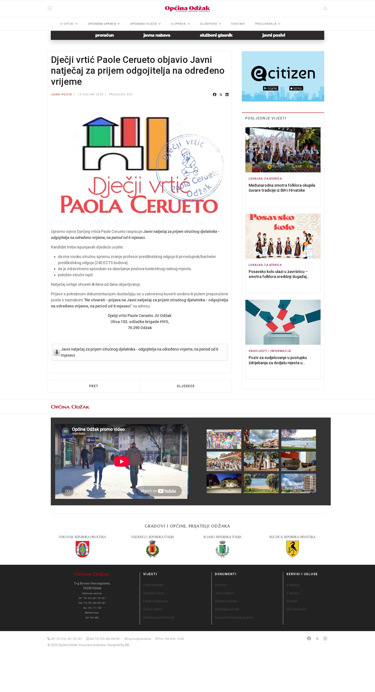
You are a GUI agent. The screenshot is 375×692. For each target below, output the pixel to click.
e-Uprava (178, 23)
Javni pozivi (61, 94)
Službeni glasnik (226, 601)
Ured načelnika (153, 585)
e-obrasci (292, 593)
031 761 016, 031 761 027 (66, 638)
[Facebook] (214, 95)
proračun (104, 35)
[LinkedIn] (227, 95)
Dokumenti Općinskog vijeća (234, 617)
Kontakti (292, 601)
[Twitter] (220, 95)
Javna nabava (224, 593)
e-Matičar (293, 585)
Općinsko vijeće (153, 593)
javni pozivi (273, 35)
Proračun (221, 585)
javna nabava (156, 35)
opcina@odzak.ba (139, 638)
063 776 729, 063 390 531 (104, 638)
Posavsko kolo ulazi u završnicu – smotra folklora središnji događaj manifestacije (278, 276)
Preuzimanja (266, 23)
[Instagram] (325, 638)
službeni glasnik (216, 35)
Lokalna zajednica (265, 178)
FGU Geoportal (296, 609)
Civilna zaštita (152, 609)
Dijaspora (208, 23)
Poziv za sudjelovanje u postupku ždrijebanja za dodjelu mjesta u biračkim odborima (278, 362)
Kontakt (238, 23)
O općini (67, 23)
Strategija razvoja (227, 609)
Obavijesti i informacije (270, 351)
